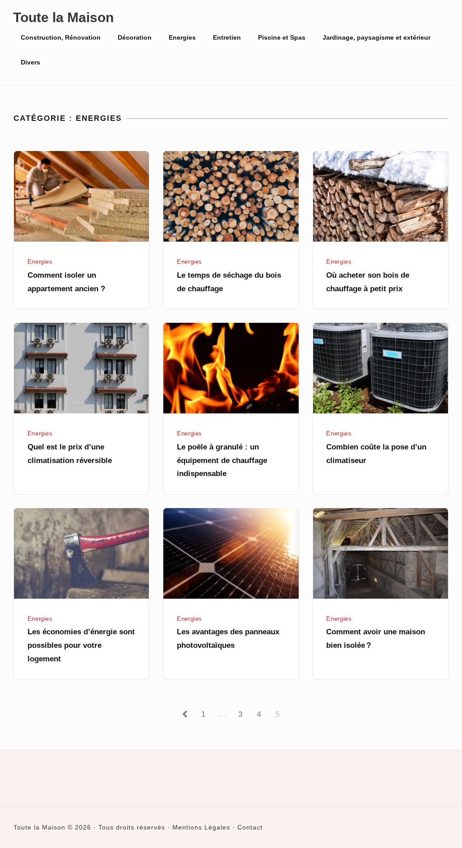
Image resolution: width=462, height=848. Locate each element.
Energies (182, 37)
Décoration (135, 37)
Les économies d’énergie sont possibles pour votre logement (81, 645)
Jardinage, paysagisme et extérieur (376, 37)
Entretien (227, 37)
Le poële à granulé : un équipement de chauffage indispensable (222, 460)
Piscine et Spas (281, 37)
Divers (30, 62)
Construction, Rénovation (61, 37)
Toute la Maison (63, 17)
